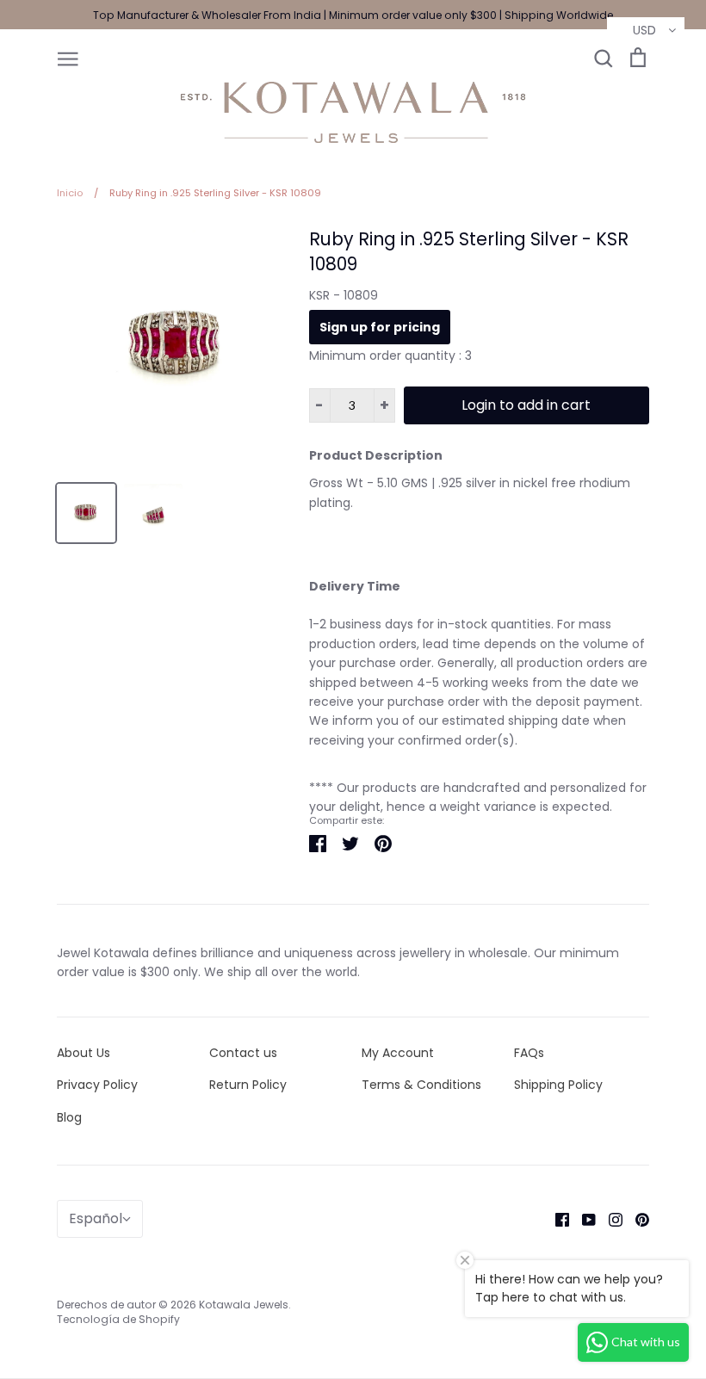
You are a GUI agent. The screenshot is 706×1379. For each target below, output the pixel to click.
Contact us (243, 1052)
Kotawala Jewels (243, 1304)
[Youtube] (582, 1218)
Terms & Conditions (421, 1084)
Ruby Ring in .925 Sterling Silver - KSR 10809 (469, 251)
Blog (69, 1117)
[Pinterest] (635, 1218)
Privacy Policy (97, 1084)
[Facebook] (555, 1218)
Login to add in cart (526, 405)
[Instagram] (609, 1218)
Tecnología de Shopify (118, 1319)
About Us (83, 1052)
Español (95, 1218)
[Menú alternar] (68, 57)
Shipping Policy (558, 1084)
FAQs (529, 1052)
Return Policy (248, 1084)
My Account (398, 1052)
